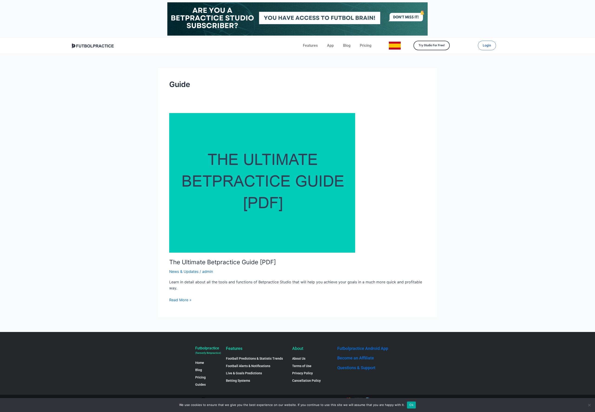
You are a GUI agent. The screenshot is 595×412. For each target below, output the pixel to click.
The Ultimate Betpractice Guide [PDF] (222, 262)
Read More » (180, 299)
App (330, 45)
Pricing (365, 45)
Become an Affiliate (355, 357)
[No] (589, 405)
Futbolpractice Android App (362, 348)
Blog (346, 45)
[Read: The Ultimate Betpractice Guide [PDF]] (262, 182)
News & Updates (183, 271)
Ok (411, 405)
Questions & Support (356, 367)
